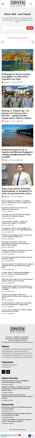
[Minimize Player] (33, 436)
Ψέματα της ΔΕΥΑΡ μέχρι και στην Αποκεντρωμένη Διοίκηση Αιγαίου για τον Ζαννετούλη (17, 280)
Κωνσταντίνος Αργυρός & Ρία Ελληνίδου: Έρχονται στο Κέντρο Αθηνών (17, 258)
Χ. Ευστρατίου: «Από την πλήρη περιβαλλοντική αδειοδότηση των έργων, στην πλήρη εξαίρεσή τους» (17, 229)
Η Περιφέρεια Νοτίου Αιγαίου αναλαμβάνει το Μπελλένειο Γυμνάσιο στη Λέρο (16, 76)
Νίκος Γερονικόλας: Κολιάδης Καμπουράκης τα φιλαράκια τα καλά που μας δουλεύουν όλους (17, 191)
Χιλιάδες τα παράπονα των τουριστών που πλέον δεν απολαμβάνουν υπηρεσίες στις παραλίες (17, 251)
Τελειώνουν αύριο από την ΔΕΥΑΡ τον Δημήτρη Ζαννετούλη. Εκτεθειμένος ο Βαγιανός (16, 215)
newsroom (7, 82)
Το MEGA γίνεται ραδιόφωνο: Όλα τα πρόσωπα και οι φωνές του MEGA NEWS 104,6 (17, 235)
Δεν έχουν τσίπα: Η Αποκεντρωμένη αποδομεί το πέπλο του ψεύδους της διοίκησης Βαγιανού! (16, 273)
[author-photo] (3, 82)
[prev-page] (2, 42)
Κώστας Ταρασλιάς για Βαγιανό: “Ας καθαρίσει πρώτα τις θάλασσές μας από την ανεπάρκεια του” (17, 201)
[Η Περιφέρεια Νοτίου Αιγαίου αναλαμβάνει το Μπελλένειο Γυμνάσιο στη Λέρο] (17, 60)
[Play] (30, 435)
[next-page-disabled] (32, 42)
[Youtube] (8, 372)
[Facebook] (3, 372)
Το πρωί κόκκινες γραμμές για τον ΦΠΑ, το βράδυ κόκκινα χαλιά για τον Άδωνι (17, 310)
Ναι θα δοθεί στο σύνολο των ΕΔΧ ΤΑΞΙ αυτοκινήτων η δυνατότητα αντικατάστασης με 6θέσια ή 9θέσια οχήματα (15, 243)
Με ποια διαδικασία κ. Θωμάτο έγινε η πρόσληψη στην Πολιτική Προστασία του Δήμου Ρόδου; (16, 303)
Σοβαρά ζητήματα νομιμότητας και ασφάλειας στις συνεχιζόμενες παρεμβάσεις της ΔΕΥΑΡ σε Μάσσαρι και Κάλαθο (17, 287)
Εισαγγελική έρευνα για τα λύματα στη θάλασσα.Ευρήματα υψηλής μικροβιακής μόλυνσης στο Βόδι (17, 153)
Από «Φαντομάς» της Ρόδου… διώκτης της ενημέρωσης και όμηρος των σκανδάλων (14, 222)
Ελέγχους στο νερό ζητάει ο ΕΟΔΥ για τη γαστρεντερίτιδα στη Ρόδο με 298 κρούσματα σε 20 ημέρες (17, 296)
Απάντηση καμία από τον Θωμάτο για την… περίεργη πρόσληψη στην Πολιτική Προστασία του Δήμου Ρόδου (17, 265)
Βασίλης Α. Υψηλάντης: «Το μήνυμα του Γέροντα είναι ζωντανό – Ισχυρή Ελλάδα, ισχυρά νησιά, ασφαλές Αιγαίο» (17, 114)
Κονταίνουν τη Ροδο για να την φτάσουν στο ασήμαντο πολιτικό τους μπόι (15, 208)
